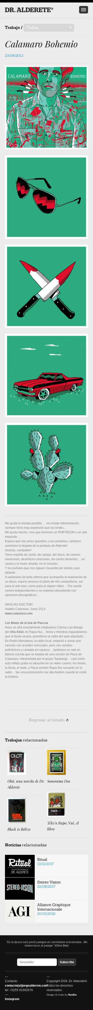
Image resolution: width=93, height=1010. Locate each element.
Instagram (12, 999)
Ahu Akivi (17, 632)
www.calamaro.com (19, 613)
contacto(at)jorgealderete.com (26, 985)
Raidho (72, 994)
